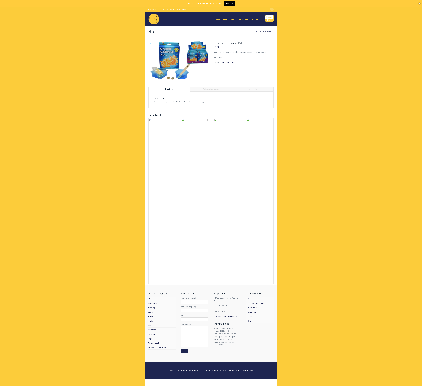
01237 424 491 (154, 9)
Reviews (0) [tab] (253, 89)
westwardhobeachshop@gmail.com (175, 9)
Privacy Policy (252, 308)
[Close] (419, 3)
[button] (151, 43)
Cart (249, 321)
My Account (252, 312)
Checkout (251, 316)
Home (150, 325)
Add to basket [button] (195, 280)
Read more (162, 280)
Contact (250, 299)
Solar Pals (151, 334)
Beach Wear (152, 303)
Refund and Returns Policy (257, 303)
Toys (233, 62)
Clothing (151, 312)
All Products (226, 62)
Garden (151, 321)
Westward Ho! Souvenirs (157, 347)
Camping (151, 308)
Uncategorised (153, 343)
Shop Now (229, 3)
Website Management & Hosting (234, 370)
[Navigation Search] (261, 19)
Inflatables (152, 330)
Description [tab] (169, 89)
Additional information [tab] (211, 89)
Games (150, 316)
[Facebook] (272, 9)
